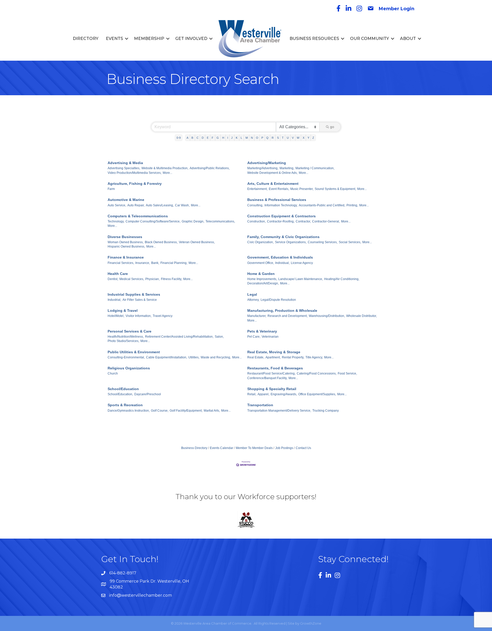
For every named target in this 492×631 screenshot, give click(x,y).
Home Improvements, (262, 279)
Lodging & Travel (123, 310)
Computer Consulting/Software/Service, (153, 221)
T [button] (283, 137)
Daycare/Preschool (147, 394)
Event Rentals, (279, 189)
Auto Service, (117, 205)
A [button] (187, 137)
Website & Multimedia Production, (164, 168)
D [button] (203, 137)
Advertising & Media (125, 163)
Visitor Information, (138, 316)
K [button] (237, 137)
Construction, (256, 221)
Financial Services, (121, 263)
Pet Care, (253, 336)
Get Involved (191, 38)
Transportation (260, 405)
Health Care (118, 274)
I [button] (227, 137)
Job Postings (284, 448)
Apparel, (263, 394)
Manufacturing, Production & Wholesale (282, 310)
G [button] (218, 137)
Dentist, (113, 279)
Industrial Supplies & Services (134, 294)
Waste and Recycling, (216, 357)
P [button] (262, 137)
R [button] (273, 137)
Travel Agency (162, 316)
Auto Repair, (136, 205)
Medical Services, (131, 279)
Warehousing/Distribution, (327, 316)
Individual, (282, 263)
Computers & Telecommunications (138, 216)
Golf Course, (159, 410)
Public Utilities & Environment (134, 352)
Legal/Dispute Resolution (278, 300)
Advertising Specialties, (124, 168)
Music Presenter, (301, 189)
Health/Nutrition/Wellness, (126, 336)
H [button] (223, 137)
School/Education (123, 389)
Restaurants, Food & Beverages (275, 368)
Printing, (352, 205)
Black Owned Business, (161, 242)
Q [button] (267, 137)
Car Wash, (182, 205)
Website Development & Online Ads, (272, 173)
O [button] (257, 137)
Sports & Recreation (125, 405)
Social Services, (350, 242)
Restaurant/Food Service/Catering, (271, 373)
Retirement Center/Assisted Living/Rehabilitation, (179, 336)
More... (167, 173)
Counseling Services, (322, 242)
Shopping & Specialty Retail (271, 389)
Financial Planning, (173, 263)
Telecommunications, (220, 221)
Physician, (152, 279)
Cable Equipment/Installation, (166, 357)
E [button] (208, 137)
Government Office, (260, 263)
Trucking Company (325, 410)
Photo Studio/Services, (123, 341)
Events (114, 38)
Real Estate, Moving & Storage (273, 352)
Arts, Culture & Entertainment (273, 183)
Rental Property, (293, 357)
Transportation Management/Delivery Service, (279, 410)
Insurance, (142, 263)
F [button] (212, 137)
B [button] (192, 137)
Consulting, (255, 205)
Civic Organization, (260, 242)
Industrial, (114, 300)
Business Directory (194, 448)
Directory (85, 38)
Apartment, (273, 357)
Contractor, (303, 221)
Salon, (219, 336)
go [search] (332, 127)
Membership (149, 38)
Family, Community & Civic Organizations (283, 237)
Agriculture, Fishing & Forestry (135, 183)
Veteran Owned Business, (197, 242)
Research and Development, (288, 316)
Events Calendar (221, 448)
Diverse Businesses (125, 237)
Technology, (116, 221)
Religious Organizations (129, 368)
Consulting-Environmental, (126, 357)
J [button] (232, 137)
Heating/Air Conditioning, (341, 279)
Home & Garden (261, 274)
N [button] (252, 137)
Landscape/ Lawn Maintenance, (300, 279)
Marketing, (287, 168)
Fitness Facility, (171, 279)
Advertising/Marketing (266, 163)
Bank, (155, 263)
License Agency (302, 263)
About (408, 38)
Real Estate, (255, 357)
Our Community (369, 38)
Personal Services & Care (129, 331)
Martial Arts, (212, 410)
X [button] (303, 137)
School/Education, (120, 394)
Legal (252, 294)
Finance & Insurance (126, 257)
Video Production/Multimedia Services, (134, 173)
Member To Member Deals (254, 448)
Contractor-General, (326, 221)
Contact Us (303, 448)
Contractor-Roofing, (280, 221)
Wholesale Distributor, (361, 316)
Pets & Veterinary (262, 331)
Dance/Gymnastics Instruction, (129, 410)
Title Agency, (314, 357)
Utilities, (193, 357)
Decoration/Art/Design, (263, 283)
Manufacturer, (256, 316)
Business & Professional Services (276, 200)
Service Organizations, (290, 242)
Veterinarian (270, 336)
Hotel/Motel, (116, 316)
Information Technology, (281, 205)
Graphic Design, (193, 221)
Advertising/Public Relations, (210, 168)
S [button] (278, 137)
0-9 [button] (179, 137)
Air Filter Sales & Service (139, 300)
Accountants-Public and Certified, (322, 205)
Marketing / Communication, (314, 168)
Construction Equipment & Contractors (281, 216)
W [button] (298, 137)
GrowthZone (310, 623)
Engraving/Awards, (284, 394)
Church (113, 373)
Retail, (251, 394)
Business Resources (314, 38)
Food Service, (347, 373)
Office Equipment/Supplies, (317, 394)
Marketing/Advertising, (262, 168)
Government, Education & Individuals (280, 257)
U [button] (288, 137)
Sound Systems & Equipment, (335, 189)
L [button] (241, 137)
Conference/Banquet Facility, (267, 378)
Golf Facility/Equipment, (186, 410)
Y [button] (308, 137)
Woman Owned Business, (126, 242)
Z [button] (313, 137)
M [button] (246, 137)
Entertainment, (257, 189)
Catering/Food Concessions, (316, 373)
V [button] (293, 137)
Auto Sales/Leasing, (160, 205)
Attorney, (253, 300)
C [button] (198, 137)
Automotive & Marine (126, 200)
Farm (111, 189)
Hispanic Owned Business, (126, 246)
